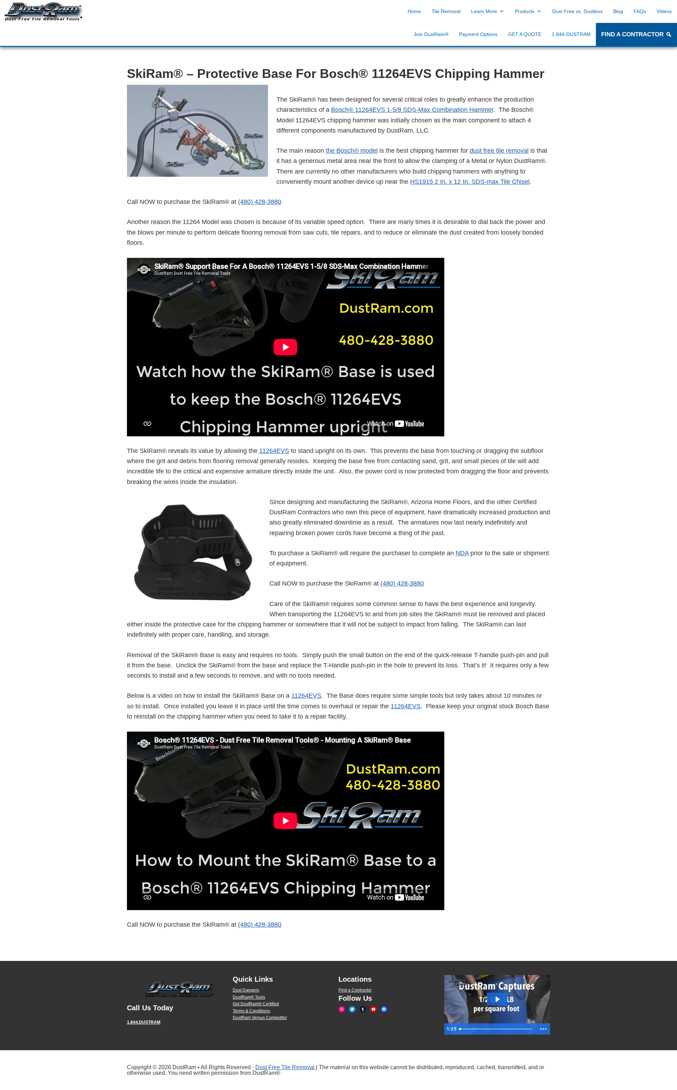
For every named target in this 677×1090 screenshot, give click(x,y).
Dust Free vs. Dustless (577, 11)
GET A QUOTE (524, 34)
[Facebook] (384, 1009)
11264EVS (274, 450)
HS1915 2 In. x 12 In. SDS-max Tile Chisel (470, 181)
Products (525, 11)
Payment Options (478, 34)
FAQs (640, 11)
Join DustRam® (431, 34)
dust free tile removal (499, 150)
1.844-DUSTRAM (571, 34)
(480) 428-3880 (259, 201)
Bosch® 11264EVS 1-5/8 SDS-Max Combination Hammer (412, 109)
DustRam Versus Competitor (260, 1017)
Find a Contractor (355, 990)
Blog (618, 11)
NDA (462, 553)
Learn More (484, 11)
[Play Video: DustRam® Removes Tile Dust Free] (497, 999)
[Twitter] (352, 1009)
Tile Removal (446, 11)
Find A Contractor (632, 34)
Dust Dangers (246, 990)
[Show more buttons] (543, 1029)
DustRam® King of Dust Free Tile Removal (44, 11)
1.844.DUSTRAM (143, 1022)
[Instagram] (341, 1009)
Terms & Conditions (251, 1011)
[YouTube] (373, 1009)
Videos (664, 11)
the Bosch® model (352, 150)
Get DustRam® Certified (256, 1003)
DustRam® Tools (249, 997)
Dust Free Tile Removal (285, 1067)
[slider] (496, 1029)
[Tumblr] (363, 1009)
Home (414, 11)
